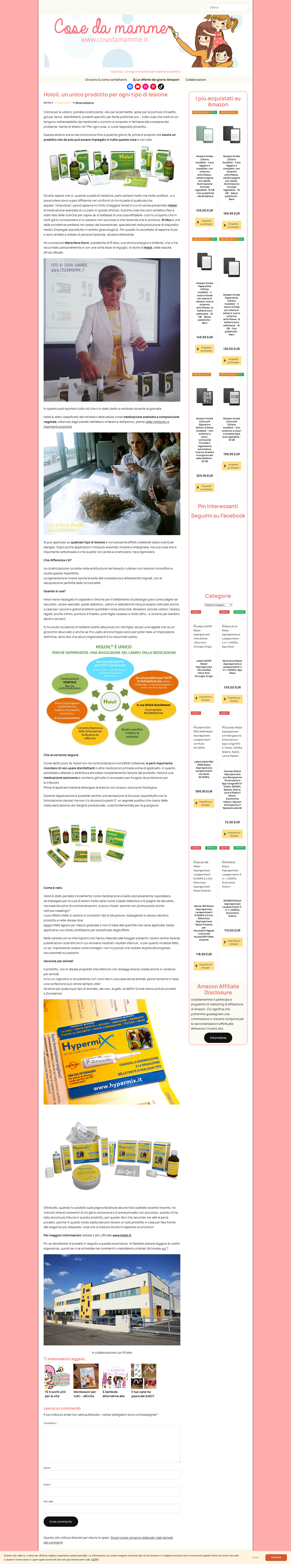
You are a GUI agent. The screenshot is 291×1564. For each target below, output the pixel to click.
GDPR (95, 1559)
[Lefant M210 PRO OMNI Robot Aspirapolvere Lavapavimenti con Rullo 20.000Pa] (203, 738)
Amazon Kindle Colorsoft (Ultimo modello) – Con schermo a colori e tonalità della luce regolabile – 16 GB (231, 429)
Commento (50, 1423)
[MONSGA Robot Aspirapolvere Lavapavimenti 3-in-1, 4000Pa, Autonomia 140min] (232, 874)
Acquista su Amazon (206, 222)
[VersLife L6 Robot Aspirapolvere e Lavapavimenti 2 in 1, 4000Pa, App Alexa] (232, 636)
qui (164, 1248)
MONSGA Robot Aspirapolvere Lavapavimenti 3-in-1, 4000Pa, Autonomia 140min (232, 908)
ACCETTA (276, 1557)
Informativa (218, 1038)
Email (47, 1484)
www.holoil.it (121, 1235)
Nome (48, 1467)
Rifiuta (255, 1557)
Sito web (48, 1501)
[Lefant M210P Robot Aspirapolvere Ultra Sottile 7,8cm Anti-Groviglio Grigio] (203, 636)
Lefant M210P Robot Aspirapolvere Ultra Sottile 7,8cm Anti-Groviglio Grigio (204, 668)
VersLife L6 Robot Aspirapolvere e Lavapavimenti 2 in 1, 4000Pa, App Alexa (232, 666)
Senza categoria (84, 102)
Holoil (172, 205)
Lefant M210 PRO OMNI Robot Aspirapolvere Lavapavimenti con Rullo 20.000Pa (203, 769)
